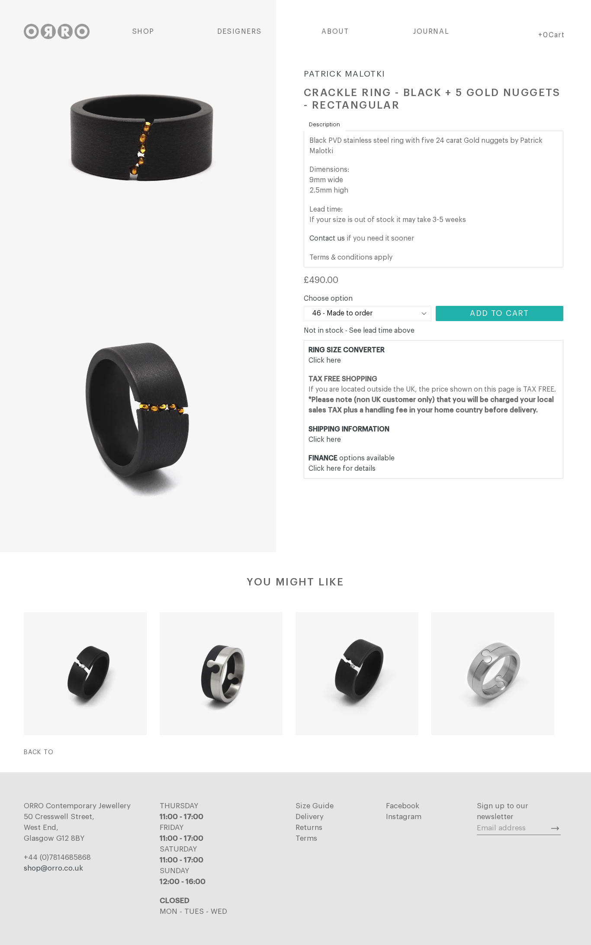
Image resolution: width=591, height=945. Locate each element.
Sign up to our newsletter (502, 811)
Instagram (403, 816)
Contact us (327, 238)
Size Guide (315, 806)
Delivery (310, 816)
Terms (306, 838)
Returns (309, 827)
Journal (431, 31)
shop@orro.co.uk (53, 868)
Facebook (402, 806)
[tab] (324, 124)
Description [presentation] (324, 124)
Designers (239, 31)
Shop (143, 31)
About (335, 31)
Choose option (328, 298)
